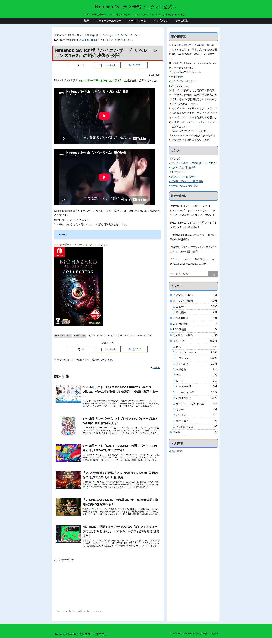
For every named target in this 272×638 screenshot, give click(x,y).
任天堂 (175, 67)
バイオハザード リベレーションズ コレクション (81, 244)
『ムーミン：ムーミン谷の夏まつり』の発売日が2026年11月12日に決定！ (192, 261)
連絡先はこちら (124, 39)
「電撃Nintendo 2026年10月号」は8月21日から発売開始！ (193, 237)
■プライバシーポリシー (182, 81)
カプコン (114, 335)
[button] (213, 274)
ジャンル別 (80, 335)
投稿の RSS (176, 451)
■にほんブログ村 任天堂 (182, 167)
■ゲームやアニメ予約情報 (183, 185)
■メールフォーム (178, 86)
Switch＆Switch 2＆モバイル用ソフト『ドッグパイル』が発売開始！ (193, 225)
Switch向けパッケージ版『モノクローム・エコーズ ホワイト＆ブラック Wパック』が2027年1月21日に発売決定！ (192, 210)
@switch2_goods (88, 39)
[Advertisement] (107, 584)
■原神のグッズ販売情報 (182, 176)
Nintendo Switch (98, 335)
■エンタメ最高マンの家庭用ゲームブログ (192, 163)
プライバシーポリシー (127, 35)
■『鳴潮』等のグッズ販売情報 (186, 181)
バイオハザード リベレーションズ (137, 335)
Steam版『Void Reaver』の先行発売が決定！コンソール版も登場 (193, 249)
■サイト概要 (176, 76)
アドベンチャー (64, 335)
